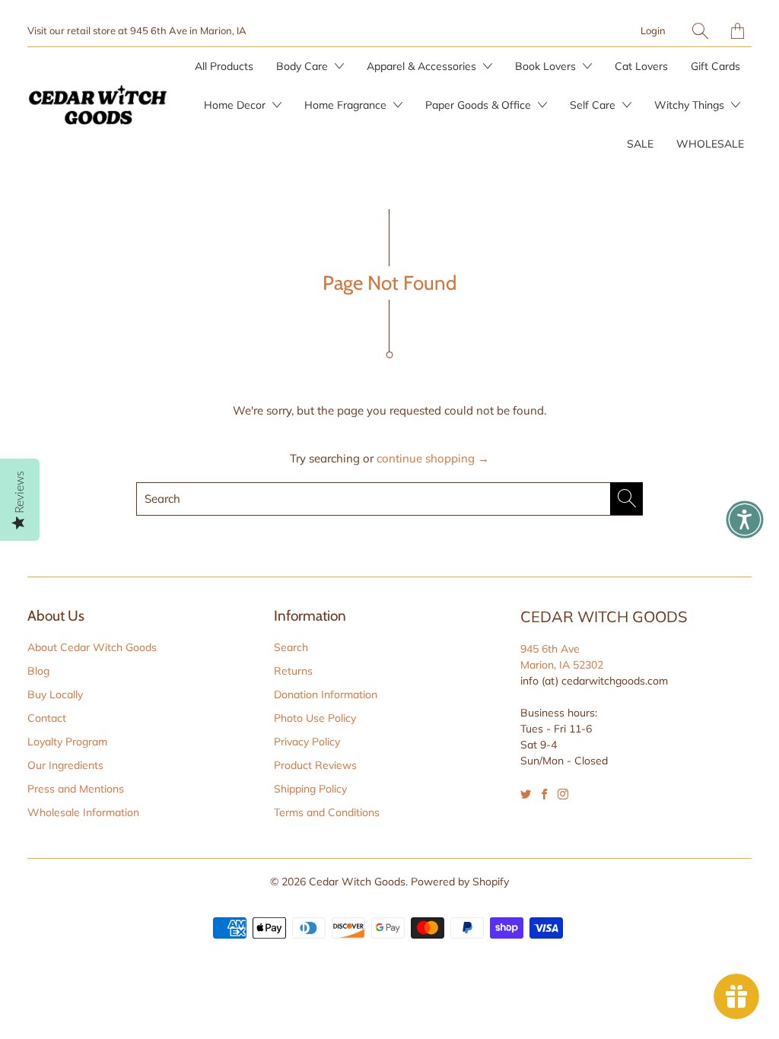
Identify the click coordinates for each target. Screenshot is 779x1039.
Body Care (303, 66)
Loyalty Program (67, 741)
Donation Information (325, 694)
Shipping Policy (310, 789)
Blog (38, 671)
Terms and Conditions (327, 812)
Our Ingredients (65, 765)
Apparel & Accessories (423, 66)
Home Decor (236, 105)
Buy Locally (55, 694)
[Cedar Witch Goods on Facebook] (544, 794)
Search (291, 647)
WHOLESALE (710, 144)
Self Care (594, 105)
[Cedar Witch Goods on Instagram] (563, 794)
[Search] (700, 30)
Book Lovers (547, 66)
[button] (745, 519)
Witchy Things (690, 105)
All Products (224, 66)
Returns (293, 671)
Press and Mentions (75, 789)
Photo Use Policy (315, 718)
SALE (640, 144)
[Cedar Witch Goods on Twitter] (525, 794)
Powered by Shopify (460, 881)
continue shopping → (433, 458)
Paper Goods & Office (479, 105)
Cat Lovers (641, 66)
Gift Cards (715, 66)
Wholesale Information (83, 812)
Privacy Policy (307, 741)
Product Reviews (315, 765)
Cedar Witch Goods (357, 881)
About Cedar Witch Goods (92, 647)
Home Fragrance (347, 105)
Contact (46, 718)
